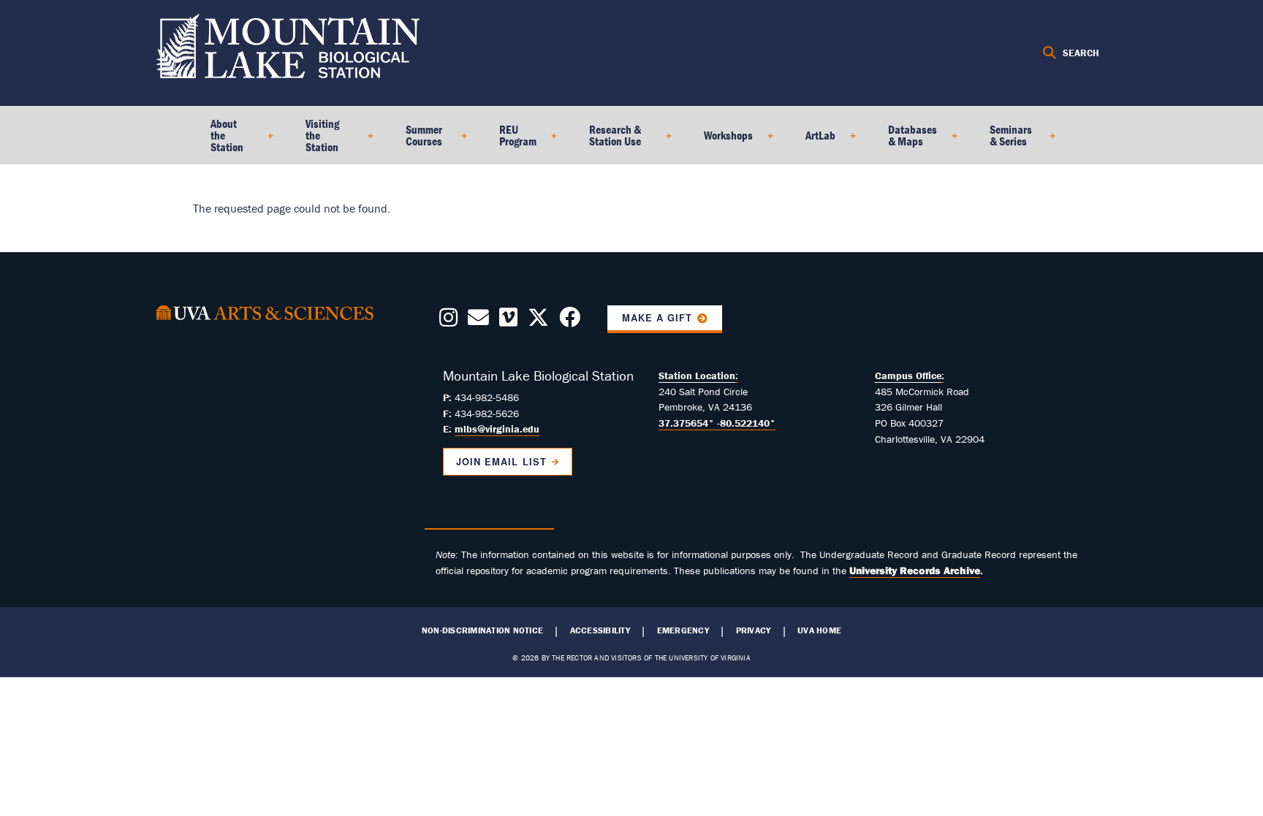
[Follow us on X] (538, 321)
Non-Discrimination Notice (482, 630)
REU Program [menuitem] (509, 140)
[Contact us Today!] (478, 321)
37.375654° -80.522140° (717, 423)
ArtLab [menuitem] (811, 140)
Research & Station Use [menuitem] (606, 140)
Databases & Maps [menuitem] (904, 140)
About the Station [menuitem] (218, 140)
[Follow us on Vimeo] (508, 321)
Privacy (753, 630)
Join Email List (501, 461)
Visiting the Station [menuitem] (313, 140)
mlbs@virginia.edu (497, 428)
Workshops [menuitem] (719, 140)
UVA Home (819, 630)
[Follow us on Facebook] (569, 321)
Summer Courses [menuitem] (415, 140)
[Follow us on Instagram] (448, 321)
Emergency (683, 630)
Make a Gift (657, 317)
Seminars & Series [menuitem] (1002, 140)
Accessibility (600, 630)
